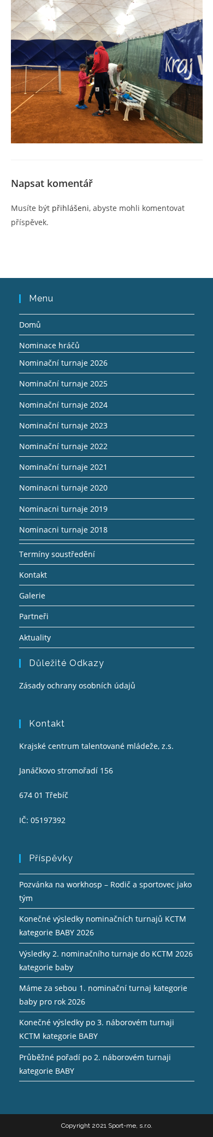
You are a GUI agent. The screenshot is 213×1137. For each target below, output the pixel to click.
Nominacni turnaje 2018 (63, 529)
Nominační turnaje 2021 (63, 467)
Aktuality (35, 637)
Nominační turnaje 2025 (63, 383)
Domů (30, 324)
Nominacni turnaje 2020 (63, 487)
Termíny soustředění (57, 554)
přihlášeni (70, 208)
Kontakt (33, 575)
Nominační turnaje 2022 (63, 446)
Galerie (32, 595)
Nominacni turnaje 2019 (63, 509)
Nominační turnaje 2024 (63, 405)
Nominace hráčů (49, 345)
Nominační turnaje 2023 (63, 425)
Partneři (34, 616)
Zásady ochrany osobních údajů (77, 685)
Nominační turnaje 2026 (63, 363)
